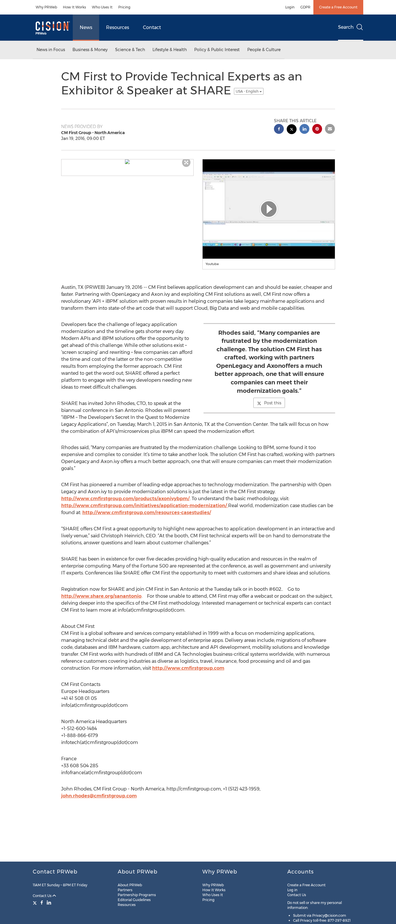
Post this (272, 403)
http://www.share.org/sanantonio (101, 596)
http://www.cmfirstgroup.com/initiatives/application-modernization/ (144, 505)
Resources (117, 27)
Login (290, 7)
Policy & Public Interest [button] (217, 49)
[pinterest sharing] (317, 129)
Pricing (124, 7)
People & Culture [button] (264, 49)
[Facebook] (41, 902)
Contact (152, 27)
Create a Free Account (338, 7)
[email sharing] (330, 129)
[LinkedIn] (49, 902)
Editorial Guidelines (134, 900)
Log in (292, 890)
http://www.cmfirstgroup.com (188, 668)
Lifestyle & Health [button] (169, 49)
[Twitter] (35, 902)
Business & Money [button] (90, 49)
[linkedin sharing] (304, 129)
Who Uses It (102, 7)
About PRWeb (130, 885)
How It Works (74, 7)
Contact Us (42, 896)
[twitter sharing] (292, 130)
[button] (127, 161)
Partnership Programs (137, 895)
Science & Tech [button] (130, 49)
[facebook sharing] (279, 129)
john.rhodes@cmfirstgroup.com (99, 796)
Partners (125, 890)
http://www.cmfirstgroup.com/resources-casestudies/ (146, 512)
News (86, 27)
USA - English (247, 91)
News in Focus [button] (51, 49)
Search (346, 27)
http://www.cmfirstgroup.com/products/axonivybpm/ (125, 498)
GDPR (305, 7)
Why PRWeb (46, 7)
